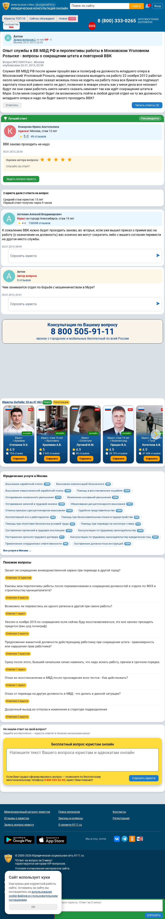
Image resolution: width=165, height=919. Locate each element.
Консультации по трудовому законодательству (110, 530)
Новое (67, 18)
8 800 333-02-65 (54, 780)
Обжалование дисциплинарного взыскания (101, 503)
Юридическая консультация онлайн (39, 8)
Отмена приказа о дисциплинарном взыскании (38, 510)
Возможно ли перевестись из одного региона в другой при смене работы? (58, 606)
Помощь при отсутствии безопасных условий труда (39, 523)
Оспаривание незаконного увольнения (33, 497)
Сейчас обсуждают (42, 18)
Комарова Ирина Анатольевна (38, 126)
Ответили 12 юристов (18, 577)
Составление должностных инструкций (102, 543)
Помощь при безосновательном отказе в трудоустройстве (99, 517)
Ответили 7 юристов (18, 653)
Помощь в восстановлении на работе (103, 490)
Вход (157, 6)
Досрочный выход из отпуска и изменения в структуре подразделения (56, 709)
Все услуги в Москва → (17, 550)
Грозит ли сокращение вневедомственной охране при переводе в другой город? (62, 570)
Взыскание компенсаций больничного (83, 483)
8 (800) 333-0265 (117, 21)
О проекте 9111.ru (70, 824)
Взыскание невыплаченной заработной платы (37, 490)
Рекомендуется (150, 118)
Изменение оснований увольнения (92, 497)
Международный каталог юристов (27, 811)
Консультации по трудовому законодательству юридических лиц (114, 537)
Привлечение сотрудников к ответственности (36, 543)
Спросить (19, 458)
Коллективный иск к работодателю (30, 517)
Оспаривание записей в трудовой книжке (34, 503)
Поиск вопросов (69, 811)
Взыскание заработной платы (27, 483)
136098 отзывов (36, 223)
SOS (92, 26)
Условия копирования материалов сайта (42, 868)
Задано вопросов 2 (24, 39)
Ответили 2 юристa (17, 633)
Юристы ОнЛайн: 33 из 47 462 (22, 402)
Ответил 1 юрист (15, 613)
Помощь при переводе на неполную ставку (110, 523)
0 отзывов (24, 280)
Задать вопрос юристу (21, 179)
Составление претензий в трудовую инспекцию (38, 530)
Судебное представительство (100, 510)
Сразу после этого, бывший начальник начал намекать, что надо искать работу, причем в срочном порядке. (82, 662)
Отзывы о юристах (16, 818)
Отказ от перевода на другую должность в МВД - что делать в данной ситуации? (63, 693)
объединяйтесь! (45, 5)
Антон (18, 36)
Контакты (119, 811)
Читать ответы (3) (147, 105)
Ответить (12, 105)
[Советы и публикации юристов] (6, 6)
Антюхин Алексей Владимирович (39, 214)
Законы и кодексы (70, 818)
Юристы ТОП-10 (14, 18)
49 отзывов (35, 136)
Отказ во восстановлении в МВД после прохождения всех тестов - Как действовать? (66, 678)
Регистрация (61, 402)
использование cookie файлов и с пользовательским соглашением (33, 895)
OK (33, 907)
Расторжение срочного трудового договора (34, 537)
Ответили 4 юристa (17, 597)
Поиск (47, 402)
